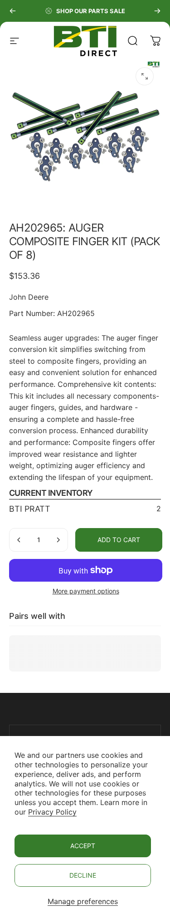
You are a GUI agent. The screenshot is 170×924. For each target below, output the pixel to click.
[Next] (157, 11)
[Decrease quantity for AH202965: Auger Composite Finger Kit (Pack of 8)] (19, 540)
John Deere (29, 296)
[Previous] (13, 11)
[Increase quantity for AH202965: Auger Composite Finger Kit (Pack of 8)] (58, 540)
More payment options (86, 591)
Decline (82, 875)
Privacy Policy (52, 811)
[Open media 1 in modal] (145, 76)
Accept (82, 846)
